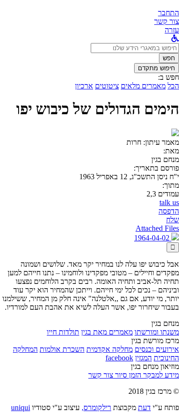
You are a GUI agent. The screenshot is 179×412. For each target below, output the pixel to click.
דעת (144, 407)
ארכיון (84, 86)
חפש (169, 58)
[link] (166, 21)
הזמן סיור (127, 375)
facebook (119, 358)
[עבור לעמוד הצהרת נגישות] (175, 38)
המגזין (143, 358)
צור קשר (100, 375)
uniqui (20, 407)
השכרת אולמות (62, 349)
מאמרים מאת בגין (107, 332)
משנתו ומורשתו (157, 332)
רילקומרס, (96, 407)
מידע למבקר (160, 375)
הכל (173, 86)
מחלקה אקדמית (109, 349)
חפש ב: (168, 77)
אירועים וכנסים (157, 349)
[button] (168, 13)
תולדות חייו (63, 332)
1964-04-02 (152, 238)
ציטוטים (107, 86)
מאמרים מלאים (143, 86)
